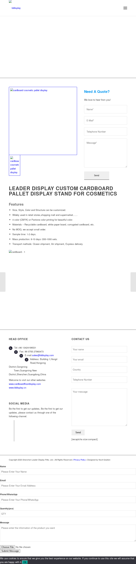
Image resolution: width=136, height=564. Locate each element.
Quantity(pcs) (7, 508)
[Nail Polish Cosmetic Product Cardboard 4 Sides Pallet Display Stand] (2, 282)
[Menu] (125, 8)
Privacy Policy (79, 459)
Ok (24, 562)
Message (4, 522)
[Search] (117, 8)
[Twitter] (11, 428)
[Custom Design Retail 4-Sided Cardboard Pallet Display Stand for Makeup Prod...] (133, 282)
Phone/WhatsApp (8, 494)
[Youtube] (11, 438)
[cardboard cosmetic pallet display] (43, 121)
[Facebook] (11, 422)
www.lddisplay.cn (17, 387)
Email (3, 480)
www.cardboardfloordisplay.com (25, 383)
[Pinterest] (11, 433)
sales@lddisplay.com (43, 355)
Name (3, 466)
